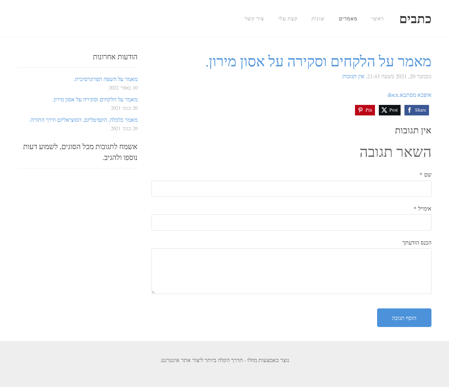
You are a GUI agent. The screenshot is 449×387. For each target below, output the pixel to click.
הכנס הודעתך (416, 242)
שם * (425, 174)
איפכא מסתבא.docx (409, 94)
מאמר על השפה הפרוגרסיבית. (106, 78)
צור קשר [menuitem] (254, 18)
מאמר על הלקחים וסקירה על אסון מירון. (95, 99)
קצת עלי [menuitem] (287, 18)
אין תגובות (353, 76)
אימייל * (422, 208)
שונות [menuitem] (318, 18)
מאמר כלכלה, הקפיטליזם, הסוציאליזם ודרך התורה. (83, 119)
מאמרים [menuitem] (348, 18)
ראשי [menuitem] (377, 18)
